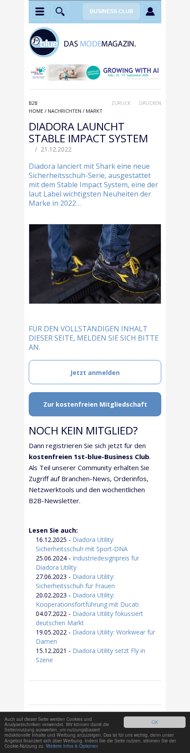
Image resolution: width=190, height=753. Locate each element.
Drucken (150, 103)
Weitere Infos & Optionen (72, 745)
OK (155, 722)
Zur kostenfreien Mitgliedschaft (95, 404)
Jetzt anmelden (95, 372)
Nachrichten (64, 111)
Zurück (120, 103)
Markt (94, 111)
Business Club (111, 11)
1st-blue (95, 42)
